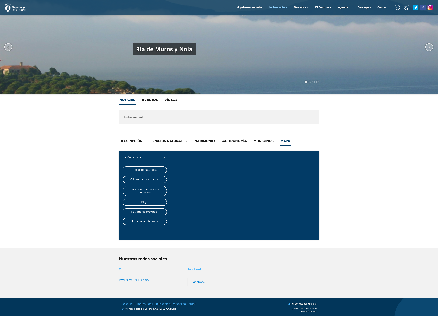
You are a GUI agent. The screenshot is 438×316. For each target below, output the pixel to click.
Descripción (131, 141)
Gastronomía (234, 141)
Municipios (264, 141)
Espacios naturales (168, 141)
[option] (219, 47)
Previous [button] (6, 47)
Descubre (300, 7)
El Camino (322, 7)
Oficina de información (144, 179)
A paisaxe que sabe (249, 7)
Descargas (364, 7)
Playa (144, 202)
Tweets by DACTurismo (134, 280)
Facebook (198, 282)
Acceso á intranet (309, 311)
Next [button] (427, 47)
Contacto (383, 7)
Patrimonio (204, 141)
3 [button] (314, 82)
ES (397, 7)
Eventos (150, 100)
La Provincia (277, 7)
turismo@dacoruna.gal (304, 303)
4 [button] (318, 82)
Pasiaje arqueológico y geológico (145, 190)
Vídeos (171, 100)
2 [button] (310, 82)
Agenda (343, 7)
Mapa (285, 141)
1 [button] (306, 82)
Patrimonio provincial (144, 211)
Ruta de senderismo (145, 221)
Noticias (127, 100)
